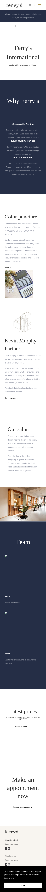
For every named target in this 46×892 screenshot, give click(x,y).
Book (7, 268)
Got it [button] (23, 885)
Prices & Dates (21, 727)
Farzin (7, 597)
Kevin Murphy (22, 26)
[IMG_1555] (19, 297)
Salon (32, 26)
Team (38, 26)
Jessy (7, 654)
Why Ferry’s (10, 26)
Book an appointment (21, 807)
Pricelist (38, 30)
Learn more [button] (9, 878)
